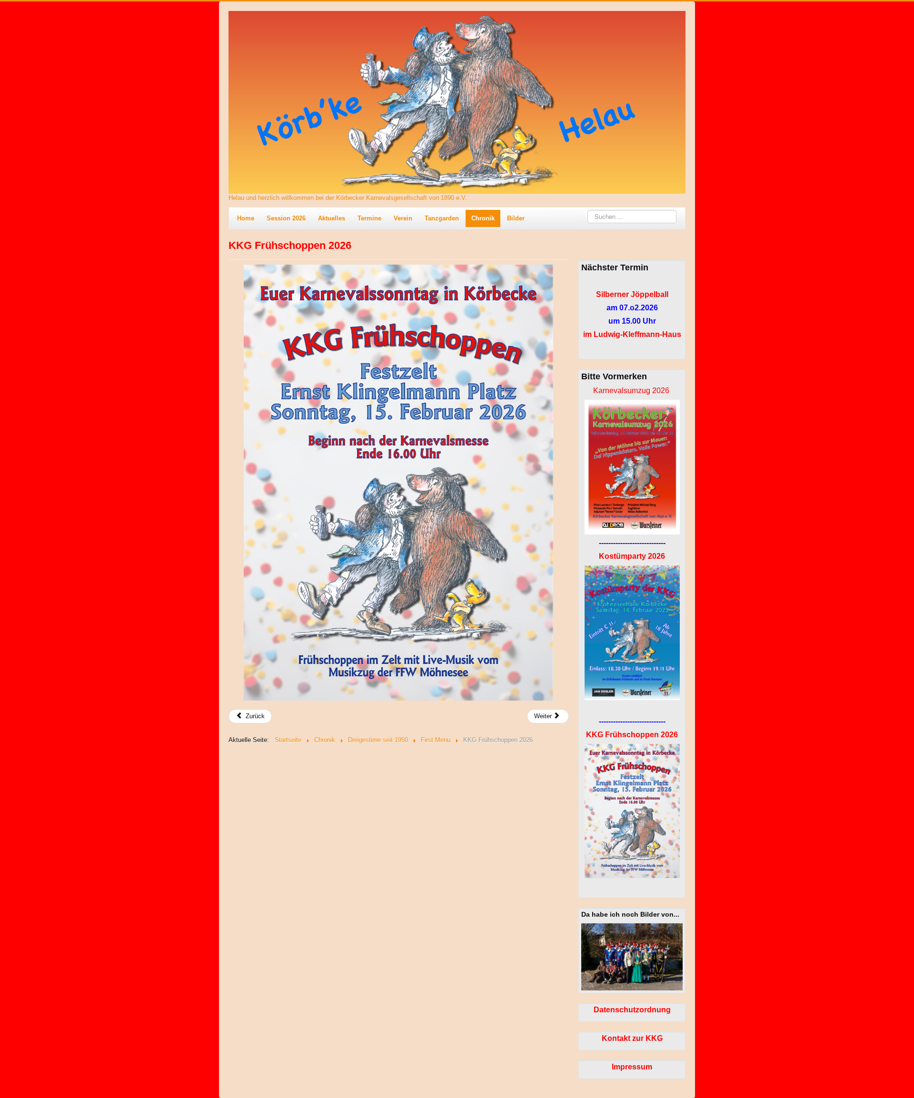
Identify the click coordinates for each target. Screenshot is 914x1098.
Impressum (632, 1067)
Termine (369, 218)
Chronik (483, 218)
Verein (403, 218)
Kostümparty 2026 (632, 556)
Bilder (516, 218)
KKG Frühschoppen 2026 (632, 735)
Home (245, 218)
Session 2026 (286, 218)
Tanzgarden (442, 218)
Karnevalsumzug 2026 (631, 390)
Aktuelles (331, 218)
